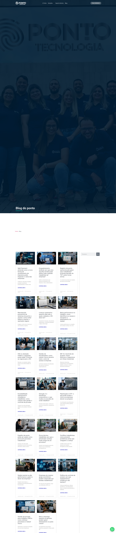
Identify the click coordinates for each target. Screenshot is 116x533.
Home (16, 231)
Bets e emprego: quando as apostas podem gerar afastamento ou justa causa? (46, 520)
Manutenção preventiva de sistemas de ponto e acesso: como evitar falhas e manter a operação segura (24, 317)
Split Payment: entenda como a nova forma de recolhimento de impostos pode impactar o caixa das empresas (25, 273)
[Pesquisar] (98, 254)
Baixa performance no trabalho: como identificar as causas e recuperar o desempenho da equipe (67, 317)
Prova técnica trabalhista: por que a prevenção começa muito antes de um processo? (46, 439)
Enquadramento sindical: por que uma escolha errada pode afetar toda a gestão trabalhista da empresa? (46, 272)
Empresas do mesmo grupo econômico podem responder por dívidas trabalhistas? (46, 477)
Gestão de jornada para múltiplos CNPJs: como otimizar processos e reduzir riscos (25, 520)
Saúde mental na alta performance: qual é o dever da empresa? (25, 476)
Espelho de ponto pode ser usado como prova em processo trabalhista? (25, 438)
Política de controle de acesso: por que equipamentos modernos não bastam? (67, 478)
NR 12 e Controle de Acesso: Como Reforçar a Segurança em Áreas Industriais (67, 356)
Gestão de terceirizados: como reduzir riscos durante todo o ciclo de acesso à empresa (46, 357)
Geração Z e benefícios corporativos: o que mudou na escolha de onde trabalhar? (46, 397)
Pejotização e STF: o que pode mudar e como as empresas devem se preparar (67, 396)
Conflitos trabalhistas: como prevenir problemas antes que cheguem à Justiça (67, 438)
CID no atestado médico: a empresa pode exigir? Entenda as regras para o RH (25, 356)
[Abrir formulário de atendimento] (112, 529)
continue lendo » (22, 287)
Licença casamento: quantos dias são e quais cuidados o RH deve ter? (46, 315)
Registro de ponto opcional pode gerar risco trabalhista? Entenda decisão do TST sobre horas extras (67, 272)
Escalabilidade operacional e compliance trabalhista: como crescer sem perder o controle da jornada (25, 398)
